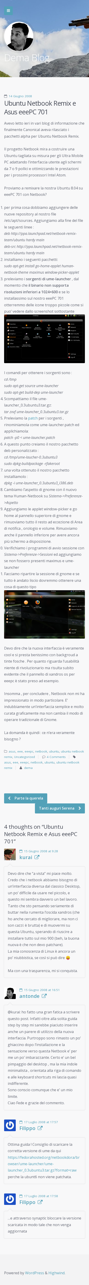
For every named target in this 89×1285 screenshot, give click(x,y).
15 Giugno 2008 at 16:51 (42, 990)
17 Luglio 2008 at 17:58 (41, 1196)
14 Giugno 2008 (20, 96)
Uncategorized (24, 757)
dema (28, 768)
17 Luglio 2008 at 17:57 (41, 1122)
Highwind (56, 1272)
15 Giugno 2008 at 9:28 (41, 851)
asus (12, 751)
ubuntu (54, 751)
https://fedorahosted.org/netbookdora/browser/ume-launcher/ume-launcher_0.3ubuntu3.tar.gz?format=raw (44, 1164)
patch (33, 418)
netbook (41, 751)
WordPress (34, 1272)
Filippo (27, 1128)
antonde (29, 996)
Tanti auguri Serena (57, 808)
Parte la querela (28, 798)
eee (20, 751)
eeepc (29, 751)
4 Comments (56, 757)
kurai (25, 857)
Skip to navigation (8, 10)
